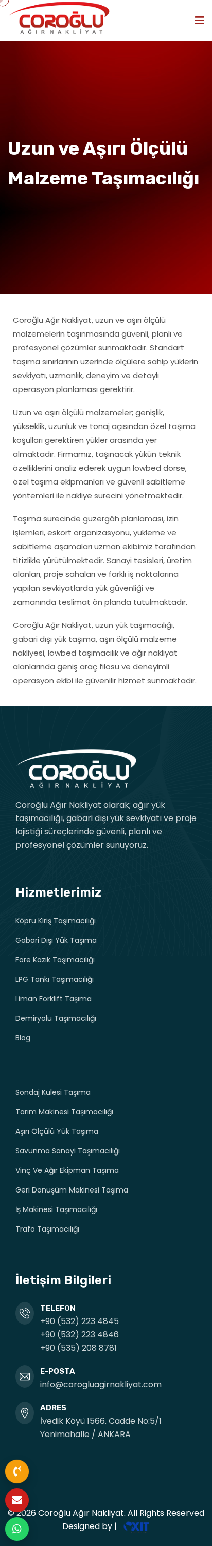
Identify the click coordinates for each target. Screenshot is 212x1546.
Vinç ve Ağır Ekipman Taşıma (67, 1170)
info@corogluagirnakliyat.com (101, 1384)
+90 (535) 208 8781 (78, 1348)
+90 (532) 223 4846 (79, 1334)
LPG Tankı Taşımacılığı (54, 979)
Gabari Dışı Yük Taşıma (56, 940)
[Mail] (17, 1500)
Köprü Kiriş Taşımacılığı (55, 921)
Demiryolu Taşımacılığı (55, 1018)
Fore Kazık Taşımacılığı (55, 960)
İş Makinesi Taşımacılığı (56, 1209)
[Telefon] (17, 1471)
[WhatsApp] (17, 1529)
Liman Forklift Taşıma (53, 999)
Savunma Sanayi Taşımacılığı (67, 1151)
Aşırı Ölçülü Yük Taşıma (56, 1131)
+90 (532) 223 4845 (79, 1321)
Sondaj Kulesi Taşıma (53, 1092)
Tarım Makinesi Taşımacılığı (64, 1112)
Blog (22, 1038)
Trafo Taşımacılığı (47, 1229)
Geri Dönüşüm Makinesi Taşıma (71, 1190)
